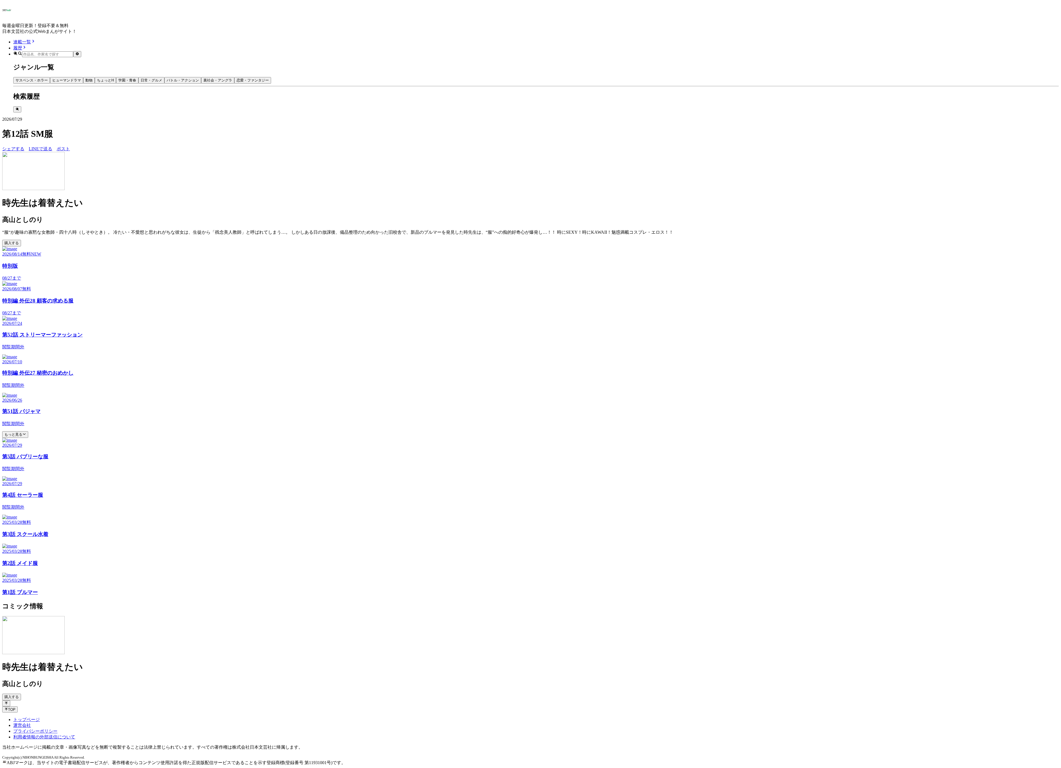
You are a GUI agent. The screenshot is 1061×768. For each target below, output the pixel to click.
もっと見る (13, 434)
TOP (11, 709)
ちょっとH (105, 80)
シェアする (13, 148)
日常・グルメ (151, 80)
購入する (11, 243)
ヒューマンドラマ (66, 80)
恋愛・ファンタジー (253, 80)
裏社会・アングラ (217, 80)
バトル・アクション (183, 80)
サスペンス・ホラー (31, 80)
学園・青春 (127, 80)
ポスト (63, 148)
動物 (89, 80)
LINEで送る (40, 148)
